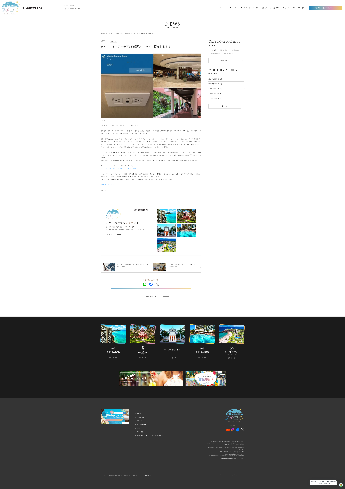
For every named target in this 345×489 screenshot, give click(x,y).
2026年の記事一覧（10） (215, 79)
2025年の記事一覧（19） (215, 84)
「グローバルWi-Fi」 (108, 185)
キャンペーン (224, 8)
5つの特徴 (244, 8)
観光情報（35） (236, 50)
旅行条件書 (127, 475)
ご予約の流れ (139, 432)
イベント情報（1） (228, 54)
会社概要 (147, 475)
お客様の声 (263, 8)
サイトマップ (104, 475)
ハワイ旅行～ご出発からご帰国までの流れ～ (149, 435)
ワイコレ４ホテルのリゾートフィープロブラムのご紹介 (119, 168)
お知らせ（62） (224, 50)
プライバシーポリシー (137, 475)
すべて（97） (213, 50)
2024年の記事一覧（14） (215, 89)
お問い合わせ (285, 8)
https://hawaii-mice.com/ (237, 453)
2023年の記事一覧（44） (215, 93)
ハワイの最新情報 (274, 8)
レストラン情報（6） (215, 54)
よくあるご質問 (253, 8)
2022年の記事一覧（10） (215, 98)
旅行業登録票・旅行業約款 (115, 475)
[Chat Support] (341, 485)
